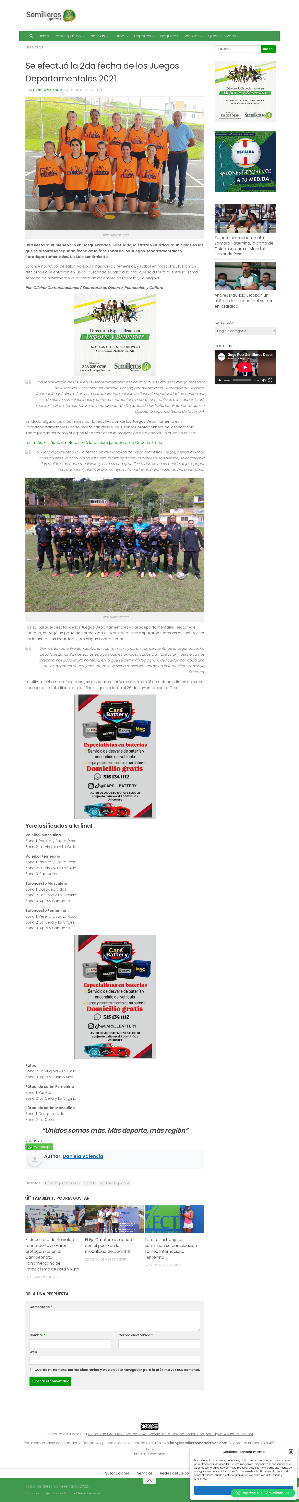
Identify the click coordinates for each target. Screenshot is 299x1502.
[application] (245, 367)
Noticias (98, 35)
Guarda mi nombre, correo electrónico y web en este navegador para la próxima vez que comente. (117, 1369)
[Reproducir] (220, 380)
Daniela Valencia (47, 90)
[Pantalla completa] (270, 380)
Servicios (191, 35)
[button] (291, 1452)
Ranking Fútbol (68, 35)
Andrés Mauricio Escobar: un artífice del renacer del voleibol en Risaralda (245, 301)
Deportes (142, 35)
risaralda (90, 1183)
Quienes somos (222, 35)
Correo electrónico (135, 1335)
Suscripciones (117, 1473)
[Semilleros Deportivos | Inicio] (50, 15)
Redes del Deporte (177, 1473)
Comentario (40, 1307)
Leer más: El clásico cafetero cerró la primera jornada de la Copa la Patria (93, 442)
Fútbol (119, 35)
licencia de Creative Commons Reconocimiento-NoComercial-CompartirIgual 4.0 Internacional (170, 1434)
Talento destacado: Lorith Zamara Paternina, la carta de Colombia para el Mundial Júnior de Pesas (244, 246)
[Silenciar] (264, 380)
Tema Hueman (89, 1493)
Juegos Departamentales (62, 1183)
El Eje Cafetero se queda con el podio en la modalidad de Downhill (108, 1245)
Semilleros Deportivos (114, 1183)
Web (33, 1352)
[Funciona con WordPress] (47, 1493)
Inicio (44, 35)
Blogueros (169, 35)
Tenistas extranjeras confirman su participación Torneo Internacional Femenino (171, 1248)
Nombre (37, 1335)
